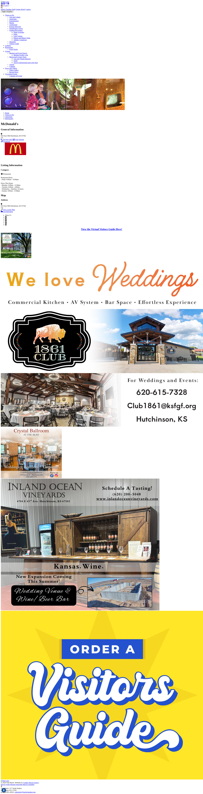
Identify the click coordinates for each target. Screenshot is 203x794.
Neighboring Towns (16, 28)
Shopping (12, 42)
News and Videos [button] (11, 68)
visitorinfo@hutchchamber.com (25, 792)
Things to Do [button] (9, 15)
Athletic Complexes (20, 40)
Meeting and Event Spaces (18, 53)
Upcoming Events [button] (11, 74)
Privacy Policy (6, 784)
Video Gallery (14, 70)
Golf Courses (18, 36)
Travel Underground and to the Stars (26, 63)
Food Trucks (13, 49)
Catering (12, 66)
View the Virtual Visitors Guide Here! (101, 229)
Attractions (13, 19)
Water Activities (19, 32)
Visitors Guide (14, 44)
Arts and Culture (14, 17)
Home (13, 784)
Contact (28, 9)
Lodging (8, 45)
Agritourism (13, 25)
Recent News (13, 72)
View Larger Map (9, 210)
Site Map (23, 784)
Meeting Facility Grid (21, 55)
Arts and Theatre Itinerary (22, 59)
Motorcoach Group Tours (17, 57)
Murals (11, 23)
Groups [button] (7, 51)
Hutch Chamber (6, 9)
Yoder (16, 61)
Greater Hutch (20, 9)
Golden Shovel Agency (31, 783)
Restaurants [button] (9, 47)
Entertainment (14, 21)
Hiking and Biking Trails (22, 38)
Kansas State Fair (15, 27)
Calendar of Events (15, 76)
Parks (15, 34)
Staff (13, 9)
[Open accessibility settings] (4, 790)
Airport (11, 64)
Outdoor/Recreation (16, 30)
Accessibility (30, 784)
